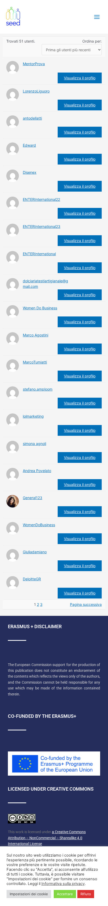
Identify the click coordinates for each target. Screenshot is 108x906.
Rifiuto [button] (85, 894)
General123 (32, 497)
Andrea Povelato (37, 470)
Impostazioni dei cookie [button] (29, 894)
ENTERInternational (39, 254)
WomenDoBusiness (39, 525)
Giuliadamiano (35, 552)
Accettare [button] (65, 894)
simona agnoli (34, 443)
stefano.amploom (37, 389)
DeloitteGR (32, 579)
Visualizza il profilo (79, 78)
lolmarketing (33, 416)
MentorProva (34, 64)
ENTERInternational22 (41, 199)
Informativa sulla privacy (63, 883)
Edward (29, 145)
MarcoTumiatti (35, 362)
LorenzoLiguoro (36, 91)
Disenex (29, 172)
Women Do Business (40, 308)
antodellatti (32, 118)
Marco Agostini (35, 335)
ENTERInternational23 (41, 226)
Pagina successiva (86, 604)
